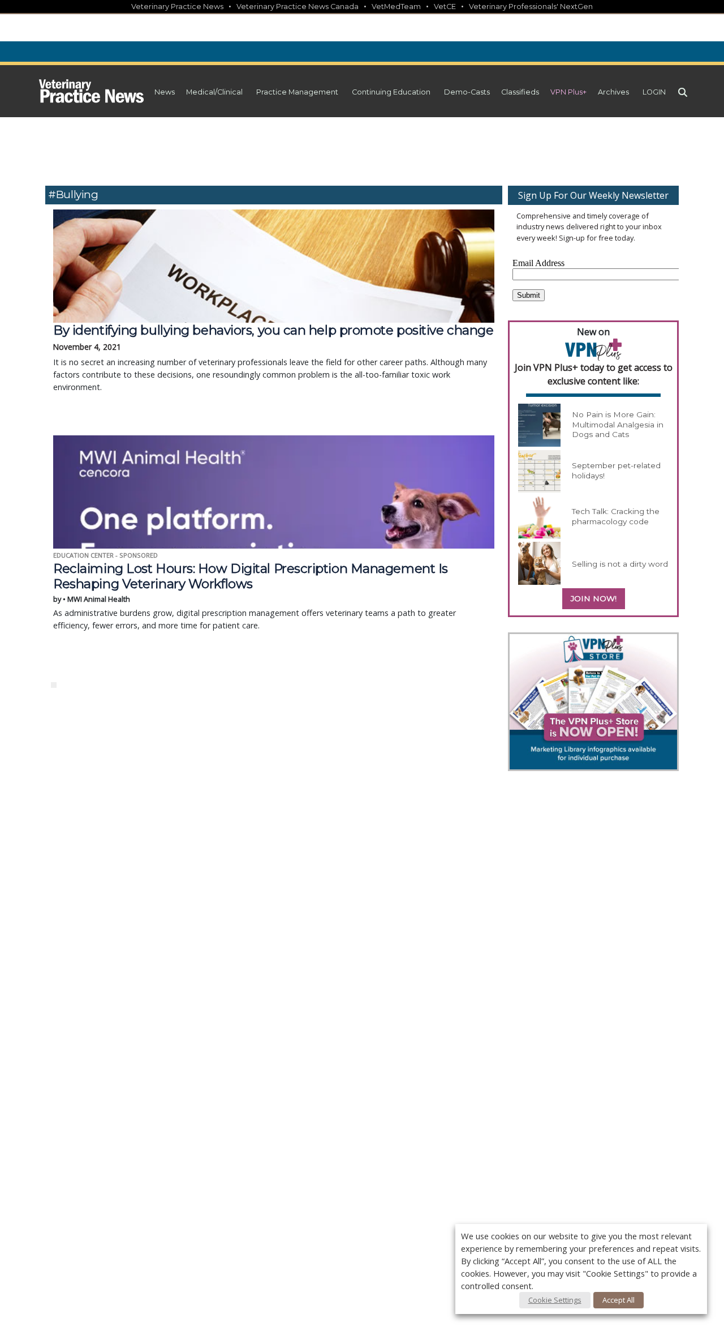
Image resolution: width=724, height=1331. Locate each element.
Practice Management (297, 92)
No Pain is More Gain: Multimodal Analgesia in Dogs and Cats (617, 424)
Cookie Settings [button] (554, 1300)
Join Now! (594, 598)
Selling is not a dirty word (620, 563)
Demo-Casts (467, 92)
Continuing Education (391, 92)
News (164, 92)
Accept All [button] (618, 1300)
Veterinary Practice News (177, 6)
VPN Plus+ (568, 92)
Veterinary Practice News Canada (297, 6)
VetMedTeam (396, 6)
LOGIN (654, 92)
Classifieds (520, 92)
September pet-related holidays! (616, 470)
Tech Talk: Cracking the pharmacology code (616, 516)
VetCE (445, 6)
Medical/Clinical (214, 92)
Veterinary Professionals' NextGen (531, 6)
